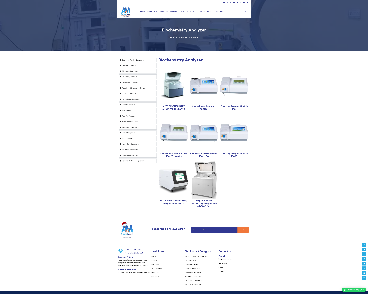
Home (142, 11)
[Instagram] (364, 254)
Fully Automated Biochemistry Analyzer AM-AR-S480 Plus (204, 203)
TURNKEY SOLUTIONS (187, 11)
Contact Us (218, 11)
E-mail (222, 256)
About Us (151, 11)
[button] (245, 11)
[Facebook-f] (364, 249)
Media (202, 11)
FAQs (209, 11)
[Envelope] (364, 273)
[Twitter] (364, 264)
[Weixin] (364, 278)
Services (173, 11)
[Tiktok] (364, 268)
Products (164, 11)
